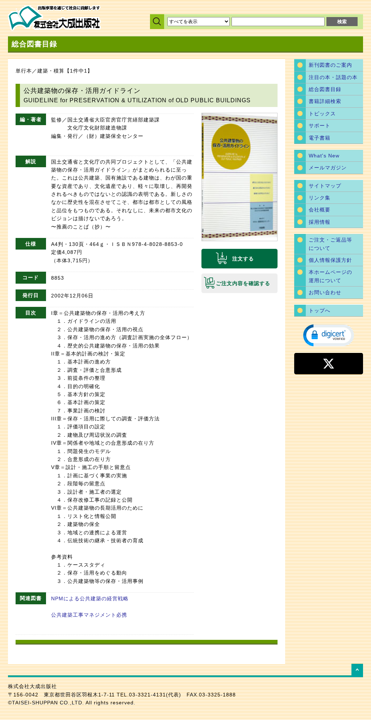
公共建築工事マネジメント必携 (89, 615)
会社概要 (319, 210)
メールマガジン (328, 167)
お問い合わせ (325, 292)
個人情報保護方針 (330, 260)
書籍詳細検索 (325, 101)
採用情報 (319, 222)
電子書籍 (319, 138)
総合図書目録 (325, 89)
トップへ (319, 310)
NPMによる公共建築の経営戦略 (90, 598)
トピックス (322, 113)
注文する (243, 259)
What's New (324, 156)
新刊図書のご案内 (330, 65)
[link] (328, 334)
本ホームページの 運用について (330, 276)
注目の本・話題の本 (333, 77)
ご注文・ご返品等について (330, 244)
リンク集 (319, 198)
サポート (319, 125)
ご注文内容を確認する (243, 283)
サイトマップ (325, 186)
